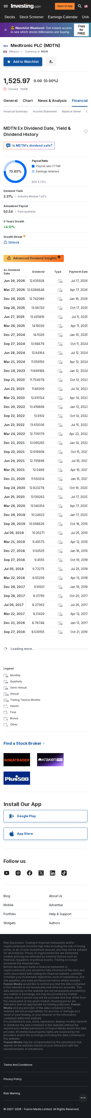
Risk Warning (12, 1093)
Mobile (8, 905)
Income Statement (45, 111)
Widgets (10, 923)
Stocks (9, 17)
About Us (55, 896)
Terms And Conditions (18, 1064)
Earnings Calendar (63, 17)
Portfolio (10, 914)
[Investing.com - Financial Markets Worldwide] (26, 6)
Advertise (56, 905)
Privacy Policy (13, 1079)
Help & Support (60, 914)
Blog (7, 896)
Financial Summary (16, 111)
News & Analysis (52, 100)
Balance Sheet (71, 111)
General (10, 100)
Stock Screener (31, 17)
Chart (28, 100)
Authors (54, 923)
